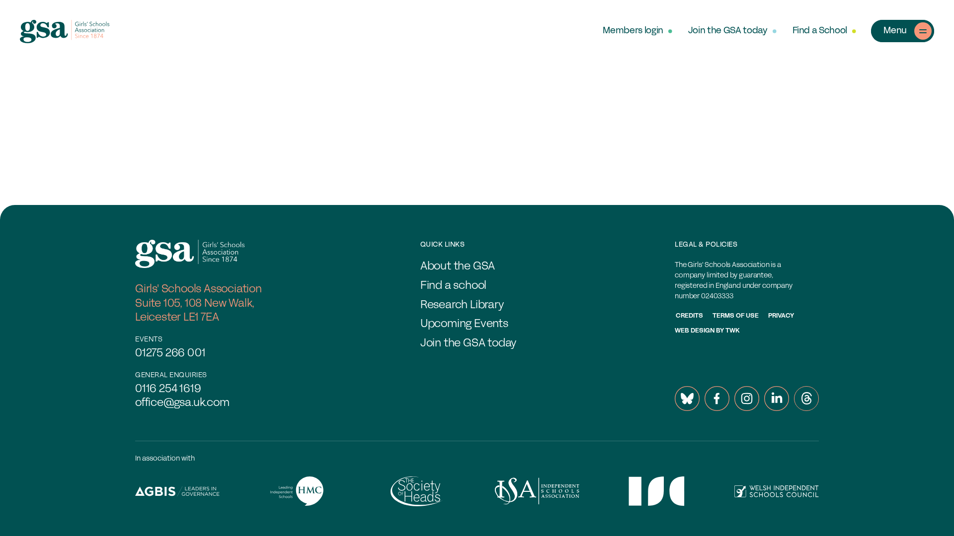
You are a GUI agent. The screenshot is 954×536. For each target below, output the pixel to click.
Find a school (453, 286)
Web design (695, 331)
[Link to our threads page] (806, 398)
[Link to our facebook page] (717, 398)
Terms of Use (736, 316)
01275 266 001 (170, 353)
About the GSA (457, 266)
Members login (633, 31)
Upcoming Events (464, 324)
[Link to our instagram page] (746, 398)
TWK (732, 331)
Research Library (462, 305)
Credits (689, 316)
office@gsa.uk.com (182, 403)
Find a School (820, 31)
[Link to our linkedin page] (776, 398)
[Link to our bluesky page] (687, 398)
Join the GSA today (728, 31)
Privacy (781, 316)
